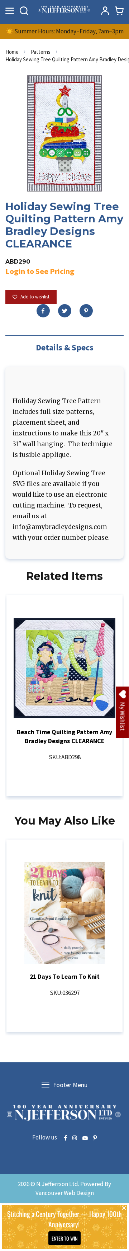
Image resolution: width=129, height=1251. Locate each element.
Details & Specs (65, 347)
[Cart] (119, 10)
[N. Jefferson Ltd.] (64, 10)
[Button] (24, 10)
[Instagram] (74, 1138)
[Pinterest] (86, 310)
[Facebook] (43, 310)
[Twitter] (64, 310)
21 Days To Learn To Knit (65, 976)
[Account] (105, 10)
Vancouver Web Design (64, 1193)
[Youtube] (85, 1138)
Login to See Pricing (40, 271)
